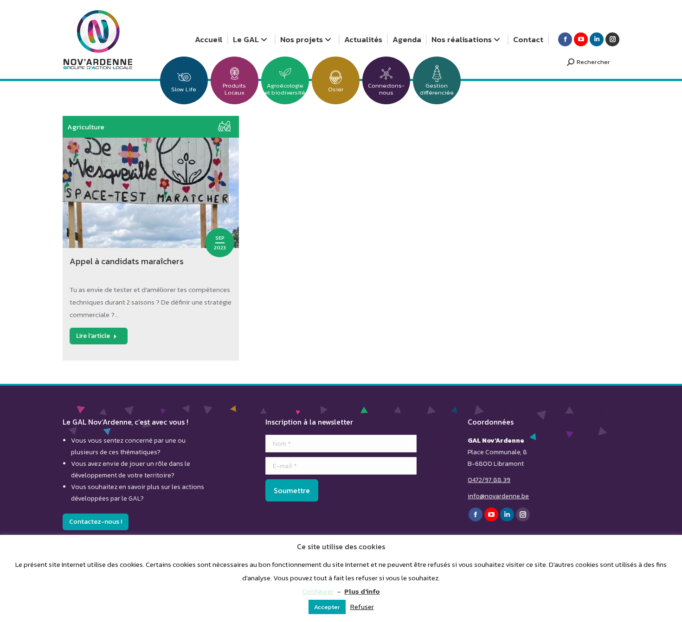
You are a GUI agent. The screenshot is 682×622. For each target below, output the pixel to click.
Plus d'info (362, 591)
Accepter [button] (327, 607)
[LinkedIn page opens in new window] (597, 39)
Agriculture (85, 126)
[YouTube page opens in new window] (581, 39)
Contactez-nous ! (95, 522)
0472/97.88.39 (489, 480)
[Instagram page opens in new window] (612, 39)
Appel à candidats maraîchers (127, 261)
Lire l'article (93, 336)
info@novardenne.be (498, 496)
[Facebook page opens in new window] (565, 39)
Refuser (362, 606)
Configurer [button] (318, 591)
